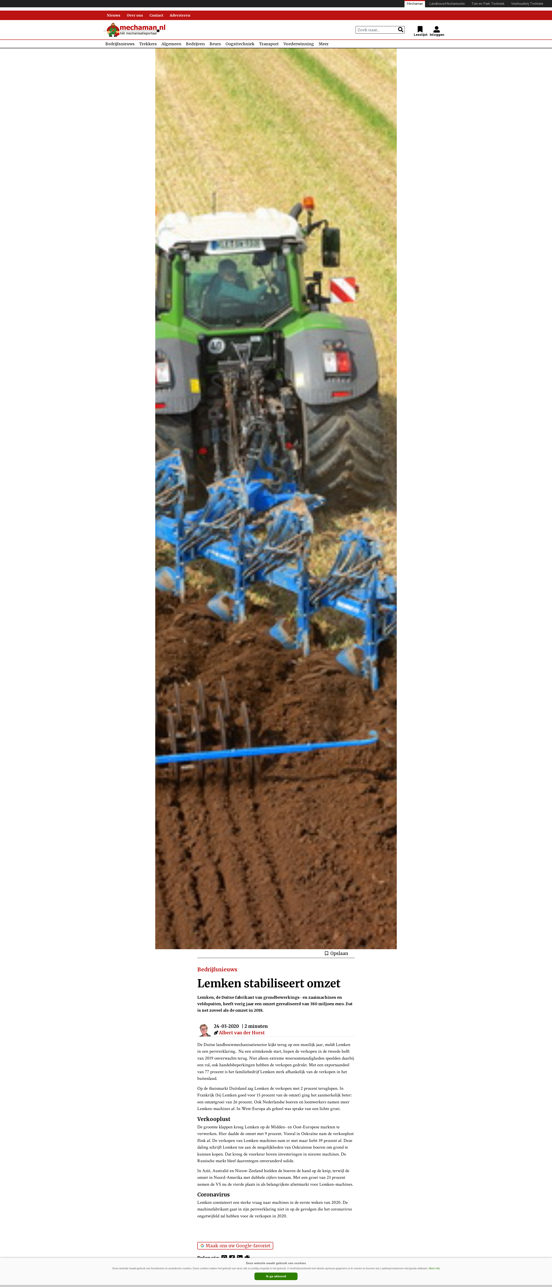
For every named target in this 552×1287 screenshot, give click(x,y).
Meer (324, 43)
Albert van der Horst (242, 1032)
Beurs (215, 43)
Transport (269, 43)
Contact (156, 15)
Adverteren (180, 15)
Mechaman (415, 3)
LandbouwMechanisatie (447, 3)
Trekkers (148, 43)
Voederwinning (299, 43)
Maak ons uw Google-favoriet (238, 1245)
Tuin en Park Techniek (488, 3)
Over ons (135, 15)
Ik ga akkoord (276, 1276)
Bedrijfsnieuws (120, 43)
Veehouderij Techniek (527, 3)
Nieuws (113, 15)
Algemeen (171, 43)
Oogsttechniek (240, 43)
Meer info (434, 1268)
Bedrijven (195, 43)
